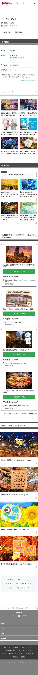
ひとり (27, 580)
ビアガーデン (23, 413)
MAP (12, 60)
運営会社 (22, 657)
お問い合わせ (12, 653)
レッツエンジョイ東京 (8, 608)
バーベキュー (12, 413)
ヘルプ (4, 653)
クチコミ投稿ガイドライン (25, 650)
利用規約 (15, 647)
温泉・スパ (9, 584)
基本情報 (5, 41)
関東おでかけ (20, 608)
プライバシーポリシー (26, 647)
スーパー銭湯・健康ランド (24, 584)
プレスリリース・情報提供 (26, 653)
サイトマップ (6, 647)
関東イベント (29, 608)
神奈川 (19, 580)
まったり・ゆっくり (23, 588)
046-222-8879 (14, 65)
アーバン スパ (14, 70)
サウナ (12, 588)
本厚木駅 (10, 580)
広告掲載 (15, 657)
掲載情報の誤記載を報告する (29, 80)
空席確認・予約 (19, 271)
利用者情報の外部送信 (9, 650)
